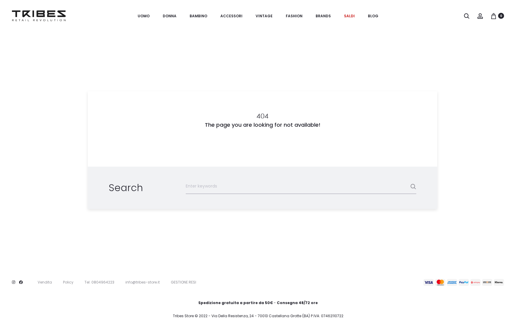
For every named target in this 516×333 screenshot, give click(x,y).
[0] (494, 16)
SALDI (349, 15)
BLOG (373, 15)
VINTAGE (264, 15)
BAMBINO (198, 15)
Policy (68, 282)
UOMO (144, 15)
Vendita (45, 282)
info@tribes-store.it (142, 282)
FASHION (294, 15)
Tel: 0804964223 (99, 282)
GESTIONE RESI (183, 282)
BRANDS (323, 15)
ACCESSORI (231, 15)
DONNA (169, 15)
